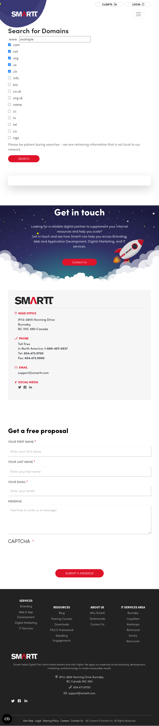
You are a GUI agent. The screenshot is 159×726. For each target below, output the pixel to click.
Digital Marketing (26, 623)
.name (16, 104)
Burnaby (133, 613)
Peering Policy (51, 720)
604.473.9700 (33, 353)
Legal (38, 720)
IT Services (26, 628)
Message (15, 501)
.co (14, 131)
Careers (64, 720)
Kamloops (133, 624)
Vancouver (133, 641)
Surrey (133, 635)
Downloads (61, 624)
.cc (14, 111)
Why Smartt (97, 613)
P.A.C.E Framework (61, 630)
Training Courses (61, 619)
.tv (13, 117)
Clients (107, 4)
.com (15, 44)
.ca (14, 71)
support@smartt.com (33, 372)
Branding (26, 606)
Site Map (28, 720)
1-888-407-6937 (56, 348)
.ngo (15, 137)
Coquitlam (133, 619)
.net (14, 51)
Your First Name (21, 441)
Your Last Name (20, 462)
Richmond (133, 630)
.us (14, 64)
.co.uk (16, 91)
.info (15, 78)
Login (136, 4)
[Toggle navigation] (138, 14)
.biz (14, 84)
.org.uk (17, 97)
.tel (14, 124)
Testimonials (97, 619)
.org (14, 58)
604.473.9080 (35, 358)
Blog (62, 613)
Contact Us (79, 262)
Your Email (17, 482)
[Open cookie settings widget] (7, 719)
